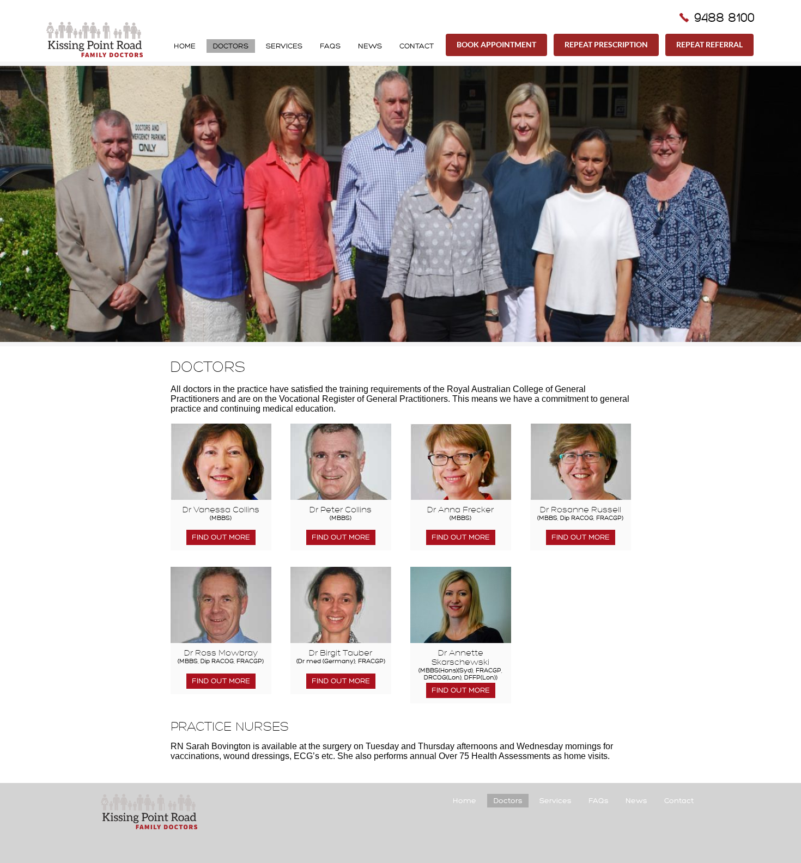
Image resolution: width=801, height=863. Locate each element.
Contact (416, 46)
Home (185, 46)
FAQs (330, 46)
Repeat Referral (709, 44)
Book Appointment (496, 44)
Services (284, 46)
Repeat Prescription (606, 44)
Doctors (230, 46)
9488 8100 (724, 18)
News (370, 46)
